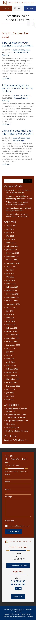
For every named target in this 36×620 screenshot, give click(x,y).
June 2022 (10, 396)
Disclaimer (9, 520)
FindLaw (30, 616)
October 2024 (12, 301)
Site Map (16, 614)
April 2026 (10, 239)
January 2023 (11, 372)
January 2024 (11, 331)
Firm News (10, 424)
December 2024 (12, 294)
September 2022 (13, 386)
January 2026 (11, 249)
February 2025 (12, 287)
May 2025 (10, 277)
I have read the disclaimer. (19, 526)
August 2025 (11, 266)
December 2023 (12, 335)
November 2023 (12, 338)
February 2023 (12, 369)
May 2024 (10, 318)
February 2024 (12, 328)
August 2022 (11, 389)
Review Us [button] (18, 596)
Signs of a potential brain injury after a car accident (17, 132)
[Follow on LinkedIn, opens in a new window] (20, 588)
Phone (7, 482)
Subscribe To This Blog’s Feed (16, 440)
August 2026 (11, 226)
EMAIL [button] (19, 8)
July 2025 (10, 270)
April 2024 (10, 321)
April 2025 (10, 280)
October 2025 (12, 260)
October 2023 (12, 341)
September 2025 (13, 263)
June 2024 (10, 314)
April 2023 (10, 362)
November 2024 (12, 297)
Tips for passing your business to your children (17, 44)
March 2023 (11, 365)
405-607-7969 (18, 584)
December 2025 (12, 253)
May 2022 (10, 399)
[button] (6, 7)
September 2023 (13, 345)
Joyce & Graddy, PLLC (21, 50)
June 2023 (10, 355)
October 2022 (12, 382)
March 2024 (11, 324)
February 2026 (12, 246)
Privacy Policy (25, 614)
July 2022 (10, 393)
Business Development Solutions (14, 616)
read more (6, 78)
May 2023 (10, 358)
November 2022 (12, 379)
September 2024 (13, 304)
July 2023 (10, 352)
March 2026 (11, 243)
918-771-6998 (18, 581)
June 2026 (10, 232)
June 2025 (10, 273)
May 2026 (10, 236)
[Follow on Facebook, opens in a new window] (16, 588)
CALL (31, 8)
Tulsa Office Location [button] (18, 565)
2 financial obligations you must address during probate (17, 88)
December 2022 (12, 376)
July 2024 (10, 311)
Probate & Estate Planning (17, 431)
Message (8, 497)
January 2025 (11, 290)
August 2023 (11, 348)
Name (7, 474)
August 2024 (11, 307)
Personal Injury (19, 140)
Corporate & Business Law (17, 420)
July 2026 (10, 229)
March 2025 (11, 283)
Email (8, 489)
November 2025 (12, 256)
